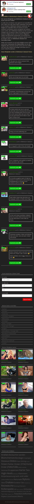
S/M (15, 489)
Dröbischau (5, 314)
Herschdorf (5, 321)
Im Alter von (5, 283)
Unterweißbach (6, 336)
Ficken (4, 464)
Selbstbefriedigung (7, 491)
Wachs (20, 496)
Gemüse (4, 470)
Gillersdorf (4, 338)
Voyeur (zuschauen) (9, 496)
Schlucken (28, 489)
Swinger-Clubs (11, 494)
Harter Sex (24, 470)
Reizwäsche (7, 485)
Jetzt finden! (28, 299)
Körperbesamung (8, 476)
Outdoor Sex (19, 482)
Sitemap (17, 502)
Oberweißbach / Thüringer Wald (10, 331)
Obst (3, 482)
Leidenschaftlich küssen (7, 479)
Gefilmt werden (22, 467)
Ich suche (4, 277)
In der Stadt (5, 293)
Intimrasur (15, 473)
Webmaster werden (24, 502)
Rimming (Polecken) (19, 486)
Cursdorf (4, 343)
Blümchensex (8, 457)
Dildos (13, 460)
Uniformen (27, 493)
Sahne (18, 489)
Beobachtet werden (17, 455)
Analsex (5, 454)
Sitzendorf (4, 311)
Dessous (5, 461)
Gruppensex (13, 470)
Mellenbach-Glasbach (26, 57)
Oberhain (4, 309)
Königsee (4, 328)
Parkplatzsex (27, 483)
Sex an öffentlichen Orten (19, 491)
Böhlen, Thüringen (6, 323)
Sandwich (21, 489)
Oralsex (9, 482)
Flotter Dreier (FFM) (17, 464)
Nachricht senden (14, 68)
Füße (15, 467)
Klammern (23, 473)
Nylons (26, 479)
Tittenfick (18, 494)
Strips (5, 494)
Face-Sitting (21, 461)
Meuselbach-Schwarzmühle (9, 333)
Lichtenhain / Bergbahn (8, 316)
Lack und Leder (21, 476)
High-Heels (7, 473)
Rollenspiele (7, 488)
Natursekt (18, 479)
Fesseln (28, 461)
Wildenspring (5, 318)
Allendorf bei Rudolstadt (8, 340)
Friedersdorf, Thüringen (8, 326)
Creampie (27, 458)
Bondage (19, 458)
